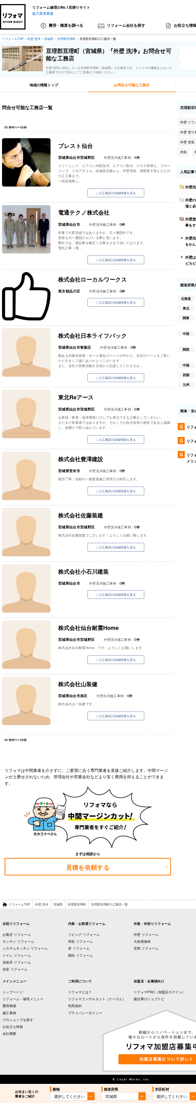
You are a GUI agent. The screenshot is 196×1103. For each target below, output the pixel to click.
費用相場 (9, 1005)
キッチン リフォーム (18, 941)
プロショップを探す (18, 1019)
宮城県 (58, 904)
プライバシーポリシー (85, 1012)
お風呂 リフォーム (17, 934)
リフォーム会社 (126, 25)
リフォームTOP (19, 904)
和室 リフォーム (80, 941)
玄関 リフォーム (146, 948)
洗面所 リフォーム (17, 962)
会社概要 (9, 1033)
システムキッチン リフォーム (25, 948)
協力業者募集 (43, 13)
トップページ (13, 991)
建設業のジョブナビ (149, 998)
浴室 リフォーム (15, 969)
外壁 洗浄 (41, 904)
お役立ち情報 (13, 1026)
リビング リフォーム (84, 934)
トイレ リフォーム (17, 955)
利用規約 (75, 1005)
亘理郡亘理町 (77, 904)
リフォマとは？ (80, 991)
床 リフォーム (79, 948)
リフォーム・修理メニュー (23, 998)
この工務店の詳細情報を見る (116, 193)
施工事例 (9, 1012)
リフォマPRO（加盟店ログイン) (158, 991)
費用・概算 (66, 25)
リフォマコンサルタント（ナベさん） (97, 998)
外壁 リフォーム (146, 934)
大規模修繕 (142, 941)
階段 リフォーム (80, 955)
